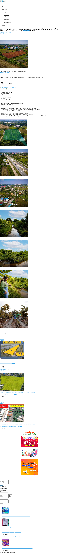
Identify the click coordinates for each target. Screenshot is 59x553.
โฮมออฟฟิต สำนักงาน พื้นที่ (7, 22)
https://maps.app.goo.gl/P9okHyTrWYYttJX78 (9, 87)
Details (13, 363)
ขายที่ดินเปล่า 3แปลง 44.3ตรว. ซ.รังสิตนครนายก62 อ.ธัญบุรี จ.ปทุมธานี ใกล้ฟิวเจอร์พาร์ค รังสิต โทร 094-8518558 (17, 424)
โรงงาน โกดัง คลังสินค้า (7, 19)
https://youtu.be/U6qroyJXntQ (5, 72)
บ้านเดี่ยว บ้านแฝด (6, 10)
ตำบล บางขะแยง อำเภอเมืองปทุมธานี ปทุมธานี (7, 394)
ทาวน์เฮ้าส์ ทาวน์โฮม (6, 16)
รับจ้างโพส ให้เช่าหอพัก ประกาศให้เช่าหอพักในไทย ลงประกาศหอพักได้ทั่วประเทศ (12, 536)
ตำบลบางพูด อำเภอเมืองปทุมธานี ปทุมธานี (6, 32)
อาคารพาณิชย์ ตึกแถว (6, 15)
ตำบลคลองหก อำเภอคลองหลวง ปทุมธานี (6, 363)
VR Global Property (3, 369)
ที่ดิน (4, 13)
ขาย (2, 6)
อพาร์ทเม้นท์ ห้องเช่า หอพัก (7, 18)
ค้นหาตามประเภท (4, 9)
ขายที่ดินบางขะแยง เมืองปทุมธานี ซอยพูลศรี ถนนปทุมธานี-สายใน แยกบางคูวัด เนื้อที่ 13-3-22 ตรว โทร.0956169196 (17, 392)
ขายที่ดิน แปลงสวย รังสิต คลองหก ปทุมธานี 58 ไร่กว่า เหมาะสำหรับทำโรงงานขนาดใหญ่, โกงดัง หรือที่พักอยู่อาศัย (17, 361)
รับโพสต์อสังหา (4, 25)
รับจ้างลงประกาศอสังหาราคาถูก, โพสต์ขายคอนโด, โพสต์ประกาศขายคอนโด (11, 532)
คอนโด (5, 12)
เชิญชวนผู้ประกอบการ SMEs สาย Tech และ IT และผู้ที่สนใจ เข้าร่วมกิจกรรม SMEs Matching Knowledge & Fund (16, 516)
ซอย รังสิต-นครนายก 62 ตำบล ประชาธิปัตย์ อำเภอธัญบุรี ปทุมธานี (10, 426)
